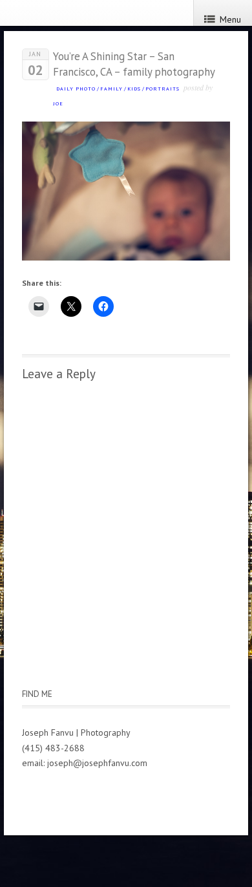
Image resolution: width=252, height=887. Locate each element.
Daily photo (76, 88)
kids (134, 88)
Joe (58, 103)
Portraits (162, 88)
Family (111, 88)
